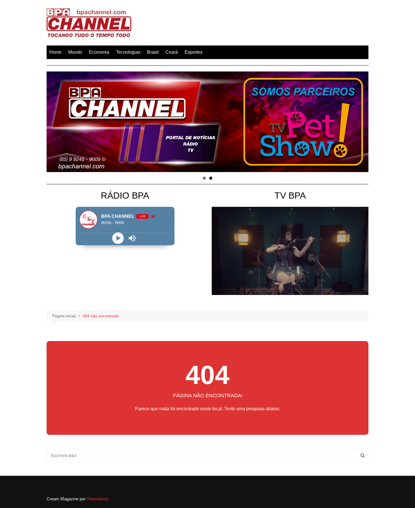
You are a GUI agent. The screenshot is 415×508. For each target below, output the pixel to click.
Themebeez (98, 498)
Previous (53, 120)
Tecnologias (128, 52)
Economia (99, 52)
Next (361, 120)
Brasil (153, 52)
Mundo (75, 52)
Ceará (171, 52)
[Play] (118, 238)
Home (55, 52)
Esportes (193, 52)
